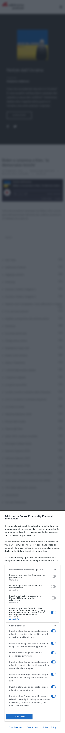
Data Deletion (15, 727)
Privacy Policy (49, 727)
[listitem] (32, 569)
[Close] (59, 516)
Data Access (32, 727)
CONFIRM (19, 717)
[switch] (53, 576)
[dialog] (32, 622)
